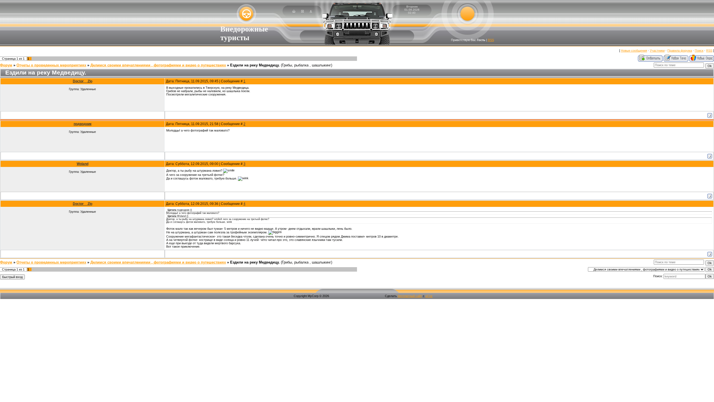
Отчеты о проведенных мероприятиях (51, 65)
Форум (6, 65)
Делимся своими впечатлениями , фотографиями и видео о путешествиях (158, 65)
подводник (82, 124)
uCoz (429, 296)
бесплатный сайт (410, 296)
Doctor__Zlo (82, 81)
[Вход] (311, 11)
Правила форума (679, 50)
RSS (491, 40)
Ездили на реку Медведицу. (255, 65)
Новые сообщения (634, 50)
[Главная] (293, 11)
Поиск (699, 50)
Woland (82, 164)
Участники (657, 50)
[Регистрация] (302, 11)
